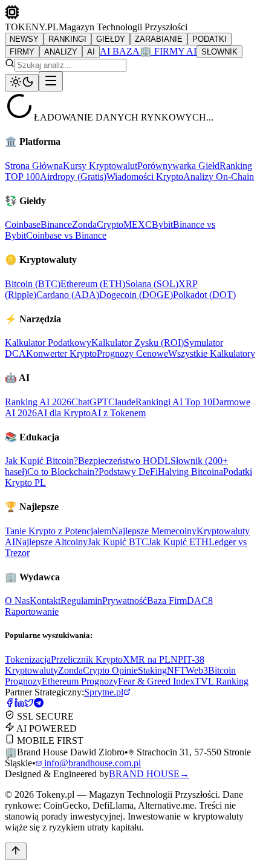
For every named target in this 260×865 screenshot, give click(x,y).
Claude (121, 402)
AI (91, 51)
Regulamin (81, 600)
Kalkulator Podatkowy (48, 342)
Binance (56, 224)
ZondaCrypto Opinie (98, 670)
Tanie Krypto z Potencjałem (58, 531)
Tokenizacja (28, 659)
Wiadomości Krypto (144, 176)
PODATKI (209, 39)
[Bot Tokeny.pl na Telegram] (39, 704)
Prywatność (124, 600)
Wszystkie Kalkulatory (211, 353)
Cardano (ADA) (67, 295)
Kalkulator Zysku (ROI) (137, 342)
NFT (176, 670)
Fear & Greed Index (156, 681)
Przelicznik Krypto (87, 659)
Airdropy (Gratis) (73, 176)
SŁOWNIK (219, 51)
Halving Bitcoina (190, 471)
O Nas (17, 600)
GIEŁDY (110, 39)
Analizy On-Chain (218, 176)
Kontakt (45, 600)
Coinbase (23, 224)
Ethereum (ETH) (92, 284)
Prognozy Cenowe (132, 353)
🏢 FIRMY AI (168, 51)
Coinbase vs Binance (66, 235)
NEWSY (24, 39)
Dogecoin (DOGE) (136, 295)
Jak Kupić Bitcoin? (41, 461)
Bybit (162, 224)
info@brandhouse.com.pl (91, 763)
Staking (152, 670)
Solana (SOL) (151, 284)
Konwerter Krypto (61, 353)
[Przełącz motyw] (22, 82)
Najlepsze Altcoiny (51, 542)
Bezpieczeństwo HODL (124, 461)
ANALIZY (60, 51)
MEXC (137, 224)
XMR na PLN (150, 659)
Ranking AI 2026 (38, 402)
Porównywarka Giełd (178, 166)
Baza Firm (167, 600)
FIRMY (22, 51)
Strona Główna (34, 166)
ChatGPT (89, 402)
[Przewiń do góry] (16, 851)
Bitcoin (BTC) (32, 284)
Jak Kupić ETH (178, 542)
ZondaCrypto (97, 224)
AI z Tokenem (118, 413)
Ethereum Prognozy (80, 681)
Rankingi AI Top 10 (173, 402)
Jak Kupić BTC (118, 542)
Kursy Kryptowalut (100, 166)
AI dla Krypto (64, 413)
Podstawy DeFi (128, 471)
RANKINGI (67, 39)
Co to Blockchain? (63, 471)
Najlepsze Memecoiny (154, 531)
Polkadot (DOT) (204, 295)
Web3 (197, 670)
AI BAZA (120, 51)
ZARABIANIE (159, 39)
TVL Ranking (222, 681)
